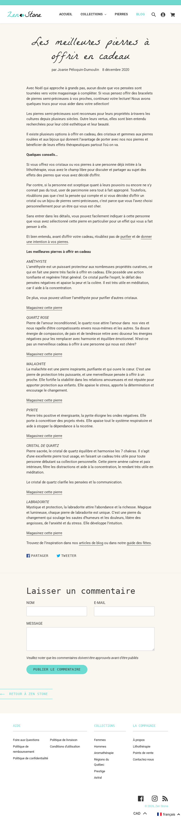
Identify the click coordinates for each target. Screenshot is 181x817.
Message (34, 623)
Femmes (100, 740)
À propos (139, 740)
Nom (30, 603)
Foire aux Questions (26, 740)
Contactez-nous (143, 759)
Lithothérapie (141, 746)
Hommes (100, 746)
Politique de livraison (63, 740)
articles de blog (91, 543)
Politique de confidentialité (30, 758)
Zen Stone (161, 806)
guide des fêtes (139, 543)
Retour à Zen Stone (27, 694)
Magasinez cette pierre (44, 400)
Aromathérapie (104, 753)
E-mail (99, 603)
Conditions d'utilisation (65, 746)
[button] (169, 814)
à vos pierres (58, 242)
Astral (98, 777)
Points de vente (143, 753)
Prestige (99, 771)
